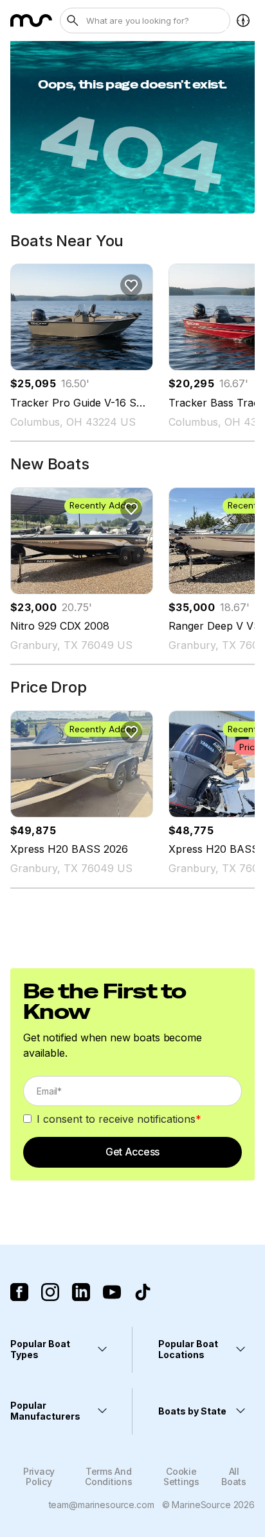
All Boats (233, 1476)
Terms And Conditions (108, 1476)
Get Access (132, 1151)
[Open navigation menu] (243, 20)
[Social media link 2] (50, 1292)
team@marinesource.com (101, 1504)
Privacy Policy (39, 1476)
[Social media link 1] (19, 1292)
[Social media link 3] (81, 1292)
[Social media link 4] (112, 1292)
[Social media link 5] (143, 1292)
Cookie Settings (181, 1476)
